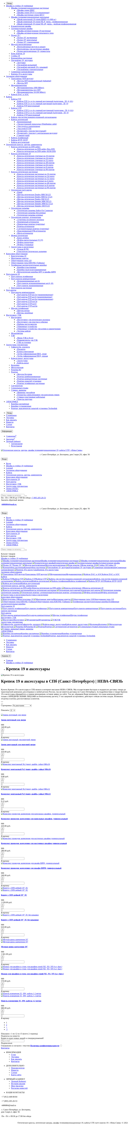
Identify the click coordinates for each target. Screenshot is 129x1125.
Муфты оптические (19, 235)
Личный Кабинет (18, 1081)
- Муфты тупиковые (24, 245)
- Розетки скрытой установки (28, 381)
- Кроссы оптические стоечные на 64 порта (34, 165)
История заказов (18, 1084)
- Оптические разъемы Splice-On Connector (34, 210)
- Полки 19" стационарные (27, 42)
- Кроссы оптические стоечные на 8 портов (34, 167)
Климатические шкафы (21, 26)
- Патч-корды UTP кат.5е (26, 301)
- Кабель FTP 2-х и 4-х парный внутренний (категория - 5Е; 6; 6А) (44, 101)
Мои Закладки (17, 1086)
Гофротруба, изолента (20, 347)
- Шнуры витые (23, 310)
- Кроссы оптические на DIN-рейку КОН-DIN (36, 151)
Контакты (10, 427)
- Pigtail (19, 192)
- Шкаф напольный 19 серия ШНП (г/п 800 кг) (36, 19)
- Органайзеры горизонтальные (29, 69)
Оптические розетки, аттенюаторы (26, 217)
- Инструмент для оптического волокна (33, 320)
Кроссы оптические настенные (24, 172)
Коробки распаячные (20, 404)
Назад (9, 3)
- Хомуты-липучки (24, 399)
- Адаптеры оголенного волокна (30, 220)
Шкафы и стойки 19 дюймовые (19, 6)
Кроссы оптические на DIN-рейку (25, 147)
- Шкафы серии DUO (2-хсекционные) (32, 13)
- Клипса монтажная (25, 351)
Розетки (14, 372)
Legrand (9, 468)
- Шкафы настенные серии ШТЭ (30, 15)
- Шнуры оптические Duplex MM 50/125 (33, 194)
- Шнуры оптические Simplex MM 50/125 (33, 201)
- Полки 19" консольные (26, 40)
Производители (18, 1068)
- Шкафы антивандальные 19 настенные (33, 31)
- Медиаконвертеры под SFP (28, 90)
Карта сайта (16, 1075)
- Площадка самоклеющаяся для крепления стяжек (37, 395)
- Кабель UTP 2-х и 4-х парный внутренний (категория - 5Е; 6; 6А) (44, 110)
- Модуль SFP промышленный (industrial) (33, 81)
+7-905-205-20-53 (38, 498)
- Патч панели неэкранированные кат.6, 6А (34, 283)
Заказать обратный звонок (12, 500)
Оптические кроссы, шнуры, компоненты (24, 144)
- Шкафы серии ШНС (25, 10)
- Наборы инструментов (26, 324)
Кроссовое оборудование (17, 254)
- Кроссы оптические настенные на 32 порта (35, 179)
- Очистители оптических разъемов (31, 251)
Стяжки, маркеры (18, 390)
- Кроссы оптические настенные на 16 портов (36, 174)
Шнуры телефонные (20, 308)
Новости (9, 422)
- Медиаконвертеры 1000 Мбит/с (30, 88)
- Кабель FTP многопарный (28, 106)
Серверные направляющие (22, 72)
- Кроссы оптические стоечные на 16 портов (35, 156)
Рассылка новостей (19, 1088)
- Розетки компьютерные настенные (31, 379)
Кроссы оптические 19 (21, 154)
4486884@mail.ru (9, 504)
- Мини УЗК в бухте (24, 338)
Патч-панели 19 (13, 274)
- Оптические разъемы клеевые (29, 215)
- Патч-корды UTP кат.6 (26, 304)
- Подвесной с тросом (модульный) (31, 131)
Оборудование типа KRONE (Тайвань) (28, 263)
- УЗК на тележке (23, 342)
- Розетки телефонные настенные (30, 383)
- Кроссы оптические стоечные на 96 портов (35, 169)
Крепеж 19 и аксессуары (21, 74)
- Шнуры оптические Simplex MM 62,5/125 (34, 204)
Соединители (17, 386)
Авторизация (16, 444)
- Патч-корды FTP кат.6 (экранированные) (34, 297)
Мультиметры (17, 333)
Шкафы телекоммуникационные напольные (30, 17)
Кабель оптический (19, 119)
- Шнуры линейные (24, 313)
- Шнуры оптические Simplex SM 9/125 (33, 206)
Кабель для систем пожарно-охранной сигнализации (34, 117)
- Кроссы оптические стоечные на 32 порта (34, 160)
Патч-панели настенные (21, 288)
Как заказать (11, 420)
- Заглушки (21, 63)
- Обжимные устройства (26, 326)
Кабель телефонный (19, 138)
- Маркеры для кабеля (25, 392)
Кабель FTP (16, 99)
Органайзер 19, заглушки (22, 60)
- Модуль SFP (22, 83)
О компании (11, 415)
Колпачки (15, 365)
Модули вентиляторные (21, 44)
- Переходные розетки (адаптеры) (30, 224)
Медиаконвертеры (19, 85)
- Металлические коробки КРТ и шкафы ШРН (36, 272)
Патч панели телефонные (22, 276)
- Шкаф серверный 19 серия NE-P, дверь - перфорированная (42, 22)
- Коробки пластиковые (26, 267)
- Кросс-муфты (22, 238)
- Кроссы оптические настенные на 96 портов (36, 188)
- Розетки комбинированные (28, 376)
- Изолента (20, 349)
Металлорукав (17, 367)
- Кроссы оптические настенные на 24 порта (35, 176)
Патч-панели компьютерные (23, 279)
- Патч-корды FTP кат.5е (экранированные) (34, 295)
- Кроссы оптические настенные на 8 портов (35, 185)
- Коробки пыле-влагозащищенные (31, 270)
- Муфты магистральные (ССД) (29, 240)
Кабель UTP (16, 108)
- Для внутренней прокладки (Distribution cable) (36, 124)
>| (7, 1029)
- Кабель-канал (22, 363)
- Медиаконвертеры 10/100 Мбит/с (31, 92)
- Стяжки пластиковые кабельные (30, 397)
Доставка (10, 418)
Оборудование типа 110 (21, 260)
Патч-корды (11, 290)
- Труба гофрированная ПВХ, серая (31, 354)
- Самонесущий (22, 135)
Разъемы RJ (16, 370)
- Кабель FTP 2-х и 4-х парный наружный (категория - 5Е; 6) (42, 103)
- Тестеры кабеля (23, 331)
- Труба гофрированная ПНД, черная (32, 356)
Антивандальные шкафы (22, 28)
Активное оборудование (16, 76)
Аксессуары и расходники (22, 247)
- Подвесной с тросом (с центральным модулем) (36, 133)
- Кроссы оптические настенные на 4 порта (34, 181)
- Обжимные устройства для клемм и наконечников (38, 329)
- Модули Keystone (24, 374)
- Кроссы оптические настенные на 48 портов (36, 183)
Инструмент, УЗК (13, 315)
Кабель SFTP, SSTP (19, 140)
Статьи (9, 424)
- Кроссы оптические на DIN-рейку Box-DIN (35, 149)
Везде (8, 463)
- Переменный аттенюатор (27, 222)
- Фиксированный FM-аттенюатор (31, 231)
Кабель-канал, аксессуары (22, 358)
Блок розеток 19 (18, 53)
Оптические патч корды (21, 190)
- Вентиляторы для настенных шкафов (32, 49)
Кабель (9, 97)
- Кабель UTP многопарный (28, 115)
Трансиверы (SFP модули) (22, 78)
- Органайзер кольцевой (26, 65)
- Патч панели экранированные (29, 285)
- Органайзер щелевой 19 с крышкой (32, 67)
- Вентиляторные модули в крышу (31, 47)
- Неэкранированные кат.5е (28, 281)
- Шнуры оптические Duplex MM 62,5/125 (34, 197)
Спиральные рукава (19, 388)
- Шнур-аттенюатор (24, 233)
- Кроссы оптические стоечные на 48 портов (35, 163)
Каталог (8, 556)
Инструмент (16, 317)
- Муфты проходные (25, 242)
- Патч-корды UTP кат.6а (26, 306)
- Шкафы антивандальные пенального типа (35, 33)
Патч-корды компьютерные (23, 292)
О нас (13, 1054)
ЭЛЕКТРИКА (12, 401)
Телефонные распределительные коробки (29, 265)
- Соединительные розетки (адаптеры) (32, 229)
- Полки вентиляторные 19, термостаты (33, 51)
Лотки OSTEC (12, 488)
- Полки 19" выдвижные (26, 38)
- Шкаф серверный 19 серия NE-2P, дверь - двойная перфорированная (46, 24)
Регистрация (16, 446)
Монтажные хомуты (19, 258)
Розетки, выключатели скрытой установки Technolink (34, 408)
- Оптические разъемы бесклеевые (31, 213)
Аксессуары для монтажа (17, 345)
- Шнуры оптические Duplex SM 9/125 (32, 199)
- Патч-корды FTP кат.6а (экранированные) (34, 299)
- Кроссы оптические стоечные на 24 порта (34, 158)
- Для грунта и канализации (28, 126)
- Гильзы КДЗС (22, 249)
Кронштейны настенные (21, 58)
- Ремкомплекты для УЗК (27, 340)
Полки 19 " (16, 35)
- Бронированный (23, 122)
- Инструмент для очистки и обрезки (32, 322)
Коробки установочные (21, 406)
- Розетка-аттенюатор (25, 226)
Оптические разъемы (20, 208)
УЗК (13, 336)
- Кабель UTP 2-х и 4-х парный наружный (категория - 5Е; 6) (42, 113)
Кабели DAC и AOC (20, 94)
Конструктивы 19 (18, 256)
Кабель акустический (20, 142)
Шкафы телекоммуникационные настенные (30, 8)
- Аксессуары (22, 361)
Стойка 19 (15, 56)
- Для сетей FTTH (23, 129)
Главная (9, 660)
